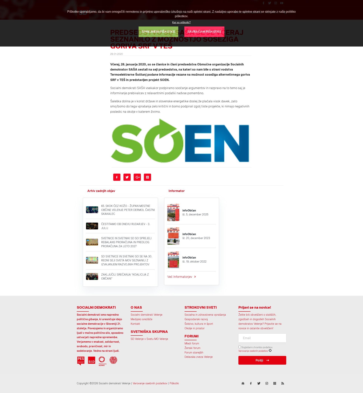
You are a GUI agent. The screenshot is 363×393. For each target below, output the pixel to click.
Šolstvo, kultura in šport (199, 323)
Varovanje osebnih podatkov (253, 350)
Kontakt (135, 323)
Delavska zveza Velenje (199, 357)
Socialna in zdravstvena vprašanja (205, 314)
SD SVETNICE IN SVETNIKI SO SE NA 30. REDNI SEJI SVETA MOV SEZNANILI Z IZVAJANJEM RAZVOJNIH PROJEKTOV (126, 260)
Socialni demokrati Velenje (146, 314)
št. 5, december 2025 (195, 212)
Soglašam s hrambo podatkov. (257, 347)
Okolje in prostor (195, 328)
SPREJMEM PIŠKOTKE (158, 31)
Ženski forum (192, 348)
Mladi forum (192, 343)
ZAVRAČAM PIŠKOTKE (204, 31)
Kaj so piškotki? (181, 22)
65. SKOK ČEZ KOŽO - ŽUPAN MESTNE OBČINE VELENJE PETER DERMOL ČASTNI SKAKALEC (128, 210)
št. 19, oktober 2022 (194, 259)
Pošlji (259, 360)
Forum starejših (194, 352)
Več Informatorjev (179, 277)
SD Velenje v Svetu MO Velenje (149, 339)
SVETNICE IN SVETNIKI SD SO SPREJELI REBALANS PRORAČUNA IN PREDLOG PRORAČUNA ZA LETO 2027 (126, 242)
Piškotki (174, 383)
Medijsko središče (141, 319)
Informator (177, 191)
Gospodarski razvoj (196, 319)
